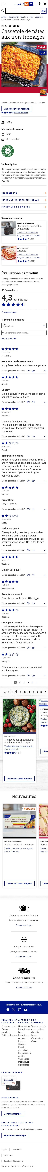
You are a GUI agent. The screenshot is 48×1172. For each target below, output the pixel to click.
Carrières (22, 1044)
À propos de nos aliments (38, 1031)
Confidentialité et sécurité (13, 1161)
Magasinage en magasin (23, 1036)
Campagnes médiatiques (23, 1060)
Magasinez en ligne (24, 1031)
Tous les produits (26, 17)
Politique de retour (9, 1035)
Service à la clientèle (9, 1021)
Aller (43, 10)
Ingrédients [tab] (9, 193)
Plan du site (8, 1155)
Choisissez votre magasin (17, 108)
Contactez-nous (8, 1026)
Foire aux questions (5, 1031)
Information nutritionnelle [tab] (20, 200)
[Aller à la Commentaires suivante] (37, 682)
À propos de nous (24, 1021)
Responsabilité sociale (24, 1054)
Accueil (4, 17)
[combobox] (24, 325)
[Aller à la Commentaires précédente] (11, 682)
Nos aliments (14, 17)
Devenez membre (13, 1113)
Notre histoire (24, 1026)
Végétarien (39, 17)
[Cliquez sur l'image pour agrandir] (24, 64)
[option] (19, 742)
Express (21, 1041)
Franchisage (23, 1064)
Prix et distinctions (23, 1048)
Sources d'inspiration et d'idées (37, 1038)
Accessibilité (16, 1149)
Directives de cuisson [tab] (15, 207)
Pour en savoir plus (24, 925)
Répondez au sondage (15, 1135)
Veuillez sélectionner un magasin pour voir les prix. (28, 234)
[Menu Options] (45, 370)
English (4, 1149)
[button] (3, 4)
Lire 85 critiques (21, 112)
